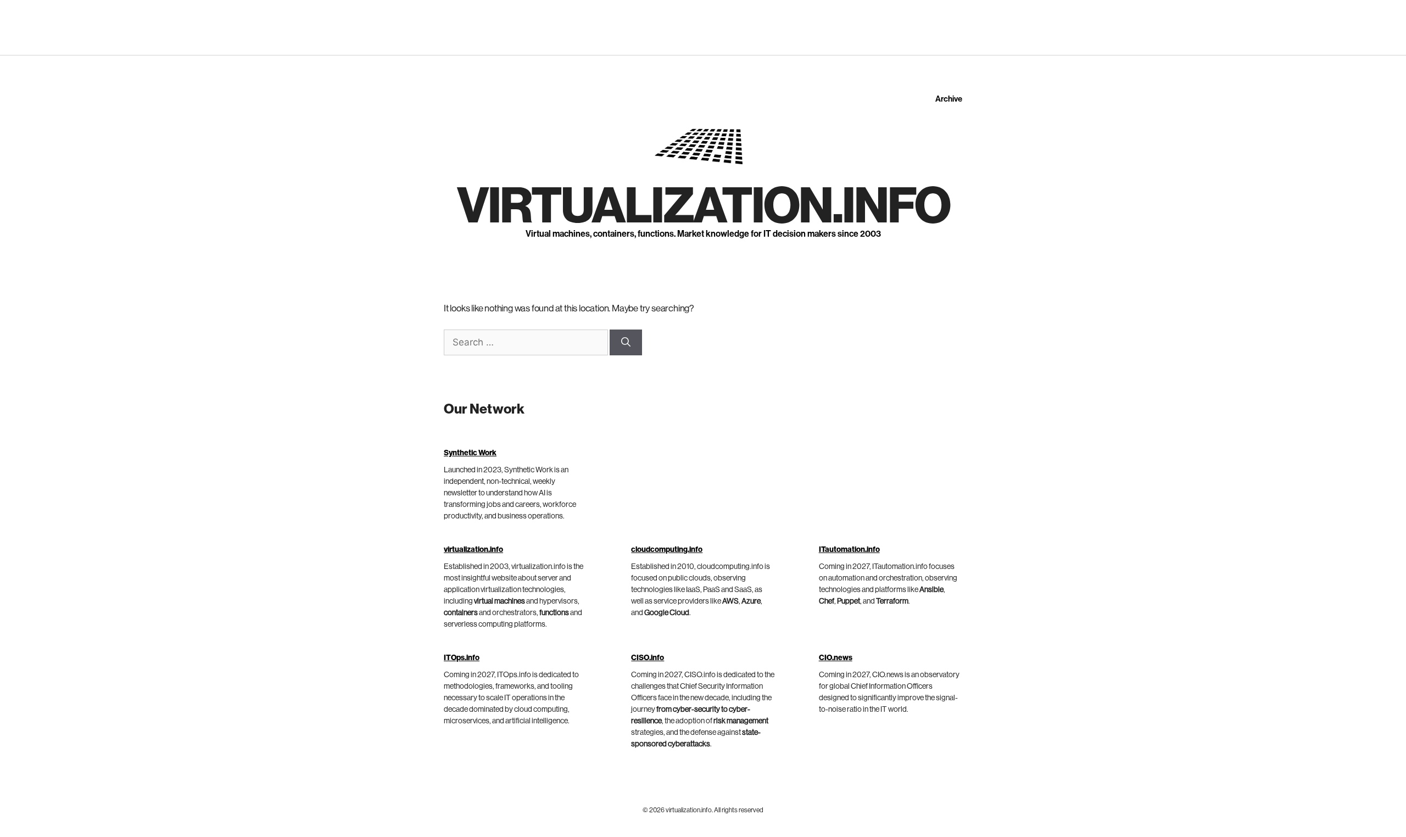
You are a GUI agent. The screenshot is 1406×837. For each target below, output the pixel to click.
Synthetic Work (470, 453)
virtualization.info (703, 206)
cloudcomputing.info (666, 550)
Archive (948, 99)
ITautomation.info (849, 550)
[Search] (626, 343)
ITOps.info (461, 658)
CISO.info (647, 658)
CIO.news (835, 658)
